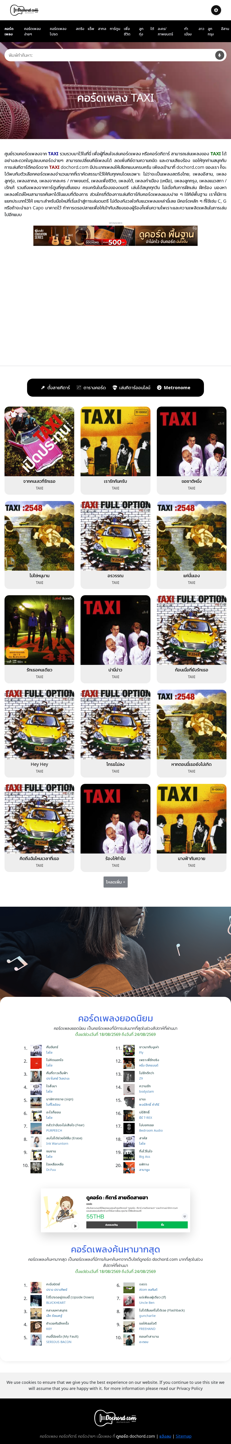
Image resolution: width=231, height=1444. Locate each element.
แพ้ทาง (144, 1164)
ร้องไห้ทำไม (115, 858)
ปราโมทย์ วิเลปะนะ (58, 1078)
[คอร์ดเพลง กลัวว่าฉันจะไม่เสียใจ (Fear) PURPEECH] (37, 1128)
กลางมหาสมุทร (56, 1310)
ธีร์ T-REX (145, 1117)
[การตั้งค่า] (216, 10)
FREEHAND (147, 1329)
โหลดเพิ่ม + (115, 882)
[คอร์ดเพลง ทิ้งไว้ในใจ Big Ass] (130, 1154)
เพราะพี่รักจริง (149, 1059)
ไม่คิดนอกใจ (54, 1059)
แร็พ (91, 28)
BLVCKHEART (56, 1302)
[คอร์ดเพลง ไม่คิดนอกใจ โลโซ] (37, 1063)
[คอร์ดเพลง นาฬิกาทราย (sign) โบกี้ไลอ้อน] (37, 1102)
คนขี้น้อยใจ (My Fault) (62, 1336)
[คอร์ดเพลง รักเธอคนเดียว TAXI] (39, 629)
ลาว (201, 28)
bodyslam (146, 1091)
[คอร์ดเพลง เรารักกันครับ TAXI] (115, 441)
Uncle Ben (147, 1302)
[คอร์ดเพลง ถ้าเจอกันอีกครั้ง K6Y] (37, 1326)
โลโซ (49, 1052)
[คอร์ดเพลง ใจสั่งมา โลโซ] (37, 1089)
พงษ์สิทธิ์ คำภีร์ (149, 1104)
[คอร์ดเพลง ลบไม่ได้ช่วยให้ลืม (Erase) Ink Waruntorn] (37, 1141)
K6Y (49, 1329)
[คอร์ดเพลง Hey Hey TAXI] (39, 724)
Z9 (141, 1078)
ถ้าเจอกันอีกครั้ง (57, 1323)
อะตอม (143, 1342)
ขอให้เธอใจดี (148, 1323)
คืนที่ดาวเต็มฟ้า (57, 1073)
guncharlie (147, 1316)
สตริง (80, 28)
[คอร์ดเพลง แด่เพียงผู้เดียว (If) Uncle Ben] (130, 1300)
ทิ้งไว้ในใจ (145, 1151)
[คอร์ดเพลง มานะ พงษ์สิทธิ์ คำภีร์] (130, 1102)
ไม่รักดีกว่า (146, 1073)
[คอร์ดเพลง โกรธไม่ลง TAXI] (115, 724)
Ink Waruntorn (57, 1143)
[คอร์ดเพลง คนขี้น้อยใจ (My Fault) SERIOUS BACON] (37, 1340)
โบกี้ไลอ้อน (53, 1104)
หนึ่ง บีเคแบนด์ (148, 1065)
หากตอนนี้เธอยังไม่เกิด (191, 764)
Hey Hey (39, 764)
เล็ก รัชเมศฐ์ (54, 1316)
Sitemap (184, 1436)
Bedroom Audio (151, 1130)
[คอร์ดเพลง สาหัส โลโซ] (130, 1141)
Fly (141, 1052)
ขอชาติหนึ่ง (192, 481)
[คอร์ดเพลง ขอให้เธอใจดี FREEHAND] (130, 1326)
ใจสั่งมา (51, 1086)
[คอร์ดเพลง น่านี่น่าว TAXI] (115, 629)
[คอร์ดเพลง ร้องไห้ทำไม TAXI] (115, 818)
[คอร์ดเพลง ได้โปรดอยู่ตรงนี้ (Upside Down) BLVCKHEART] (37, 1300)
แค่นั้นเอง (191, 575)
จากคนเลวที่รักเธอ (39, 481)
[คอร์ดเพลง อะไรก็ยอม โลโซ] (37, 1115)
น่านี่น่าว (115, 670)
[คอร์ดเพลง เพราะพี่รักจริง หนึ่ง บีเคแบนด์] (130, 1063)
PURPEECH (54, 1130)
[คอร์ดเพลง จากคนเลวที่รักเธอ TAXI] (39, 441)
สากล (102, 28)
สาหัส (143, 1138)
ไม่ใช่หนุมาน (39, 575)
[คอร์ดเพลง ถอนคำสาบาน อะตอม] (130, 1340)
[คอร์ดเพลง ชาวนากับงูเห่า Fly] (130, 1050)
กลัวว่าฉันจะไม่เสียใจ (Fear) (65, 1125)
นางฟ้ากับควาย (191, 858)
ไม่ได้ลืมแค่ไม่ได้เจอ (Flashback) (162, 1310)
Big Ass (144, 1156)
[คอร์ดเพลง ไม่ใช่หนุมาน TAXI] (39, 535)
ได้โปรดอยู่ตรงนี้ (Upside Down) (70, 1297)
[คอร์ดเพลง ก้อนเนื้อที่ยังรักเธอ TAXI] (191, 629)
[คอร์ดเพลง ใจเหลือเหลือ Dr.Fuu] (37, 1167)
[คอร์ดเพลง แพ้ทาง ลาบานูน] (130, 1167)
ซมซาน (51, 1151)
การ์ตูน (115, 28)
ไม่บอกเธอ (146, 1125)
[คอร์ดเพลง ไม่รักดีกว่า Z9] (130, 1076)
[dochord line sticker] (115, 1210)
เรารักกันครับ (115, 481)
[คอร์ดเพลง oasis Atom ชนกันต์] (130, 1287)
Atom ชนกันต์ (148, 1289)
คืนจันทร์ (52, 1047)
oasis (143, 1284)
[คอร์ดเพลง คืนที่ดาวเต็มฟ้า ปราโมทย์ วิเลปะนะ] (37, 1076)
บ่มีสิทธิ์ (144, 1112)
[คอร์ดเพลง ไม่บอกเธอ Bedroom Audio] (130, 1128)
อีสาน (225, 28)
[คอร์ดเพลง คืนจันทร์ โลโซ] (37, 1050)
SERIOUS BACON (59, 1342)
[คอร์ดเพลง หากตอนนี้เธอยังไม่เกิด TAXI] (191, 724)
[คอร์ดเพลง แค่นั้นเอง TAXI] (191, 535)
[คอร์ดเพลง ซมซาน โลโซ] (37, 1154)
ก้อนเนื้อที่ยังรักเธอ (191, 670)
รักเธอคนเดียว (39, 670)
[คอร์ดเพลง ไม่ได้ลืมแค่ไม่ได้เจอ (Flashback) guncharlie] (130, 1313)
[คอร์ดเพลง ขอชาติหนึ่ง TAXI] (191, 441)
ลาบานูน (144, 1169)
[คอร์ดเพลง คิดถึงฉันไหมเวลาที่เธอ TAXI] (39, 818)
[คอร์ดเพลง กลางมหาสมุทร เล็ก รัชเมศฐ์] (37, 1313)
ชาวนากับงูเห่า (149, 1047)
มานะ (142, 1099)
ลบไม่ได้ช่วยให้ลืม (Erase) (64, 1138)
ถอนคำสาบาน (149, 1336)
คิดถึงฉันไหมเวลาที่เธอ (39, 858)
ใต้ (152, 28)
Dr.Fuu (51, 1169)
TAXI (39, 488)
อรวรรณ (115, 575)
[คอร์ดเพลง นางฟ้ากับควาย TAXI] (191, 818)
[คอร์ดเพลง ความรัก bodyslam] (130, 1089)
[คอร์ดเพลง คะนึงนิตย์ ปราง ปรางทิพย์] (37, 1287)
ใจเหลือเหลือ (55, 1164)
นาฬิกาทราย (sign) (59, 1099)
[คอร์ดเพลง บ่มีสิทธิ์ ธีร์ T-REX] (130, 1115)
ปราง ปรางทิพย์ (56, 1289)
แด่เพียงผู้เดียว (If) (152, 1297)
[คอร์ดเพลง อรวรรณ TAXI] (115, 535)
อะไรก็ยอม (53, 1112)
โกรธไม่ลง (115, 764)
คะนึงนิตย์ (53, 1284)
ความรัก (145, 1086)
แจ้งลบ (165, 1436)
